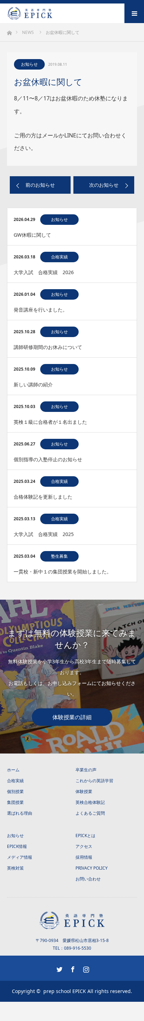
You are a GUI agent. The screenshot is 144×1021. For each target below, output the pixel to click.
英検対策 (15, 868)
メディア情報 (19, 857)
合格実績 (59, 257)
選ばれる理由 (19, 813)
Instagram (85, 968)
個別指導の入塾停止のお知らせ (48, 459)
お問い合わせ (88, 879)
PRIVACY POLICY (91, 868)
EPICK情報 (17, 846)
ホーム (13, 770)
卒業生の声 (85, 770)
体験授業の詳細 (72, 717)
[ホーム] (9, 31)
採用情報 (83, 857)
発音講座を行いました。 (40, 309)
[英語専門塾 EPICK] (52, 13)
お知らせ (29, 64)
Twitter (58, 968)
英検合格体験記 (90, 802)
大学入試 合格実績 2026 (44, 272)
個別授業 (15, 791)
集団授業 (15, 802)
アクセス (83, 846)
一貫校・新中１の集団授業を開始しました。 (62, 571)
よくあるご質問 (90, 813)
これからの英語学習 (94, 781)
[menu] (134, 13)
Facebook (72, 968)
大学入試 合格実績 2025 (44, 534)
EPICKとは (85, 835)
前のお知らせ (40, 184)
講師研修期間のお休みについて (48, 347)
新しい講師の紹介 (33, 384)
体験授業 (83, 791)
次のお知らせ (103, 184)
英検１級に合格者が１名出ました (50, 422)
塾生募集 (59, 556)
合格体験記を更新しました (43, 496)
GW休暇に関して (32, 234)
